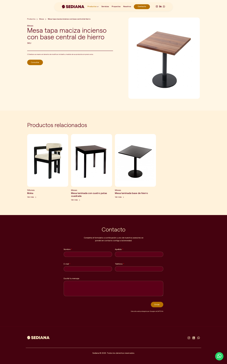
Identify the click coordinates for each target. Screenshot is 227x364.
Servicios (105, 6)
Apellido (119, 249)
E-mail (67, 264)
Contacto (142, 6)
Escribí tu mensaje (71, 278)
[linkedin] (193, 338)
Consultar (35, 62)
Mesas (41, 19)
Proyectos (116, 6)
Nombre (68, 249)
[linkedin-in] (160, 6)
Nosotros (127, 6)
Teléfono (119, 264)
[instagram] (157, 6)
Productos (91, 6)
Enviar (157, 305)
